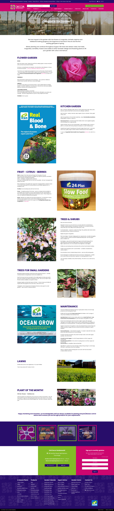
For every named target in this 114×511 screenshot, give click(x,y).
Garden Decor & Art (35, 494)
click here (43, 73)
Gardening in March (48, 486)
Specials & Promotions (76, 482)
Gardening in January (48, 482)
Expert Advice (62, 480)
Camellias (19, 494)
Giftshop (32, 488)
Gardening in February (48, 484)
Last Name (95, 462)
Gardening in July (47, 494)
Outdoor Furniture (34, 498)
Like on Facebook (89, 488)
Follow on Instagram (90, 486)
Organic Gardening (62, 499)
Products (34, 480)
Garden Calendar (50, 480)
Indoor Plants (20, 502)
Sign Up (95, 471)
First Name (95, 458)
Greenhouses (33, 486)
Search (53, 6)
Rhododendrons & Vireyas (22, 496)
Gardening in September (49, 498)
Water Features (34, 496)
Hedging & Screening (21, 490)
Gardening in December (49, 503)
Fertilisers (60, 495)
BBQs (32, 482)
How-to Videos (61, 484)
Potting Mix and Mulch (62, 493)
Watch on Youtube (90, 490)
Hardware (33, 484)
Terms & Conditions (109, 509)
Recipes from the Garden (63, 488)
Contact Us (88, 480)
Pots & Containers (34, 492)
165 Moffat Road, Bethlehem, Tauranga (19, 1)
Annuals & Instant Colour (22, 488)
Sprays (59, 497)
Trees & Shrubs (20, 482)
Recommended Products (63, 486)
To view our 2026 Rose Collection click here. (36, 68)
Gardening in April (48, 488)
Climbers (19, 498)
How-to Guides (61, 482)
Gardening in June (48, 492)
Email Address (95, 466)
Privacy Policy (101, 509)
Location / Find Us (88, 482)
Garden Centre (76, 480)
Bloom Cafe (73, 490)
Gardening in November (49, 502)
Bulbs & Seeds (20, 500)
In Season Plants (22, 480)
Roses (18, 492)
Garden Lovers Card (75, 484)
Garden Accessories (35, 490)
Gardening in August (48, 496)
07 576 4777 (93, 1)
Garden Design (74, 486)
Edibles (18, 484)
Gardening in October (48, 500)
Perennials (19, 486)
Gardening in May (48, 490)
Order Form (87, 484)
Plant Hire (73, 488)
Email (99, 1)
